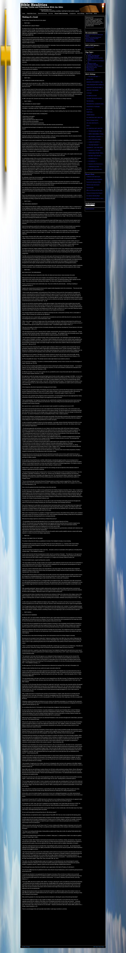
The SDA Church (90, 70)
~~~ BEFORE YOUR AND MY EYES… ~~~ (93, 155)
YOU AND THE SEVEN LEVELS (94, 98)
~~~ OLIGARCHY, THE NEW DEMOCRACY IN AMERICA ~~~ (94, 150)
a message (89, 92)
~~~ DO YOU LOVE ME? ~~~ (93, 76)
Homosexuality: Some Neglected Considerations (94, 179)
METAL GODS (89, 79)
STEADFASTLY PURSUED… (93, 106)
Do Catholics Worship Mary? (93, 195)
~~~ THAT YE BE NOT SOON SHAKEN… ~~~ (93, 139)
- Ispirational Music (89, 40)
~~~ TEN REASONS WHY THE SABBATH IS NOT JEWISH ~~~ (94, 131)
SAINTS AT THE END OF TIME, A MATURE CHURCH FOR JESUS (94, 87)
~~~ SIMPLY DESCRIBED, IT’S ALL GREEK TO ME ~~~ (94, 134)
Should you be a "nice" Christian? (94, 66)
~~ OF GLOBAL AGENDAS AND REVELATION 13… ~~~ (94, 169)
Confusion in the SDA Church (93, 176)
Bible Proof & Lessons (91, 67)
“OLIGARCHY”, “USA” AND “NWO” (94, 147)
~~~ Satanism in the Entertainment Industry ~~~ (94, 164)
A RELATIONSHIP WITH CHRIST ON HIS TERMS (95, 84)
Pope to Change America (92, 120)
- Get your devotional (90, 41)
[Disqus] (52, 927)
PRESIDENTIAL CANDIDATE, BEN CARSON (94, 104)
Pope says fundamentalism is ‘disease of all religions (95, 198)
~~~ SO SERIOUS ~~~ (91, 161)
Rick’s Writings (80, 13)
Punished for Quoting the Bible (93, 182)
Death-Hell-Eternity (42, 13)
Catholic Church (90, 68)
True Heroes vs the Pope (92, 64)
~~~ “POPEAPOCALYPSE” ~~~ (93, 166)
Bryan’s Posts (89, 13)
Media (95, 13)
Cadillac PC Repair (26, 946)
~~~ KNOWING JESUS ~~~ (92, 158)
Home (23, 13)
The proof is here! (89, 47)
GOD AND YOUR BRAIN (92, 90)
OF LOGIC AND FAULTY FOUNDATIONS (92, 123)
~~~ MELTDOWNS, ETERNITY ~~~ (94, 136)
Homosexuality (89, 187)
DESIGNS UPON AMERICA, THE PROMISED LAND (94, 82)
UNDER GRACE (90, 114)
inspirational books (89, 208)
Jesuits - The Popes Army (93, 55)
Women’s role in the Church (92, 184)
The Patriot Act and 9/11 (93, 56)
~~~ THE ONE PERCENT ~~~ (93, 144)
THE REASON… (90, 101)
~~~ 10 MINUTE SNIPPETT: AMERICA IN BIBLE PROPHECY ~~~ (95, 142)
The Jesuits (89, 54)
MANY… (88, 125)
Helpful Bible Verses (31, 13)
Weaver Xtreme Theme (99, 946)
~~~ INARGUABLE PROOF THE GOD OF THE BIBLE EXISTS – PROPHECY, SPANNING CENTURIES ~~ (95, 153)
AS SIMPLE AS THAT (91, 95)
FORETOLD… (89, 112)
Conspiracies (72, 13)
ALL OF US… (89, 109)
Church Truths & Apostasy (61, 13)
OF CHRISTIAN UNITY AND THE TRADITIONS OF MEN (94, 117)
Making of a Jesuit (92, 63)
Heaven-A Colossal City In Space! (94, 193)
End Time (50, 13)
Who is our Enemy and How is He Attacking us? (94, 190)
